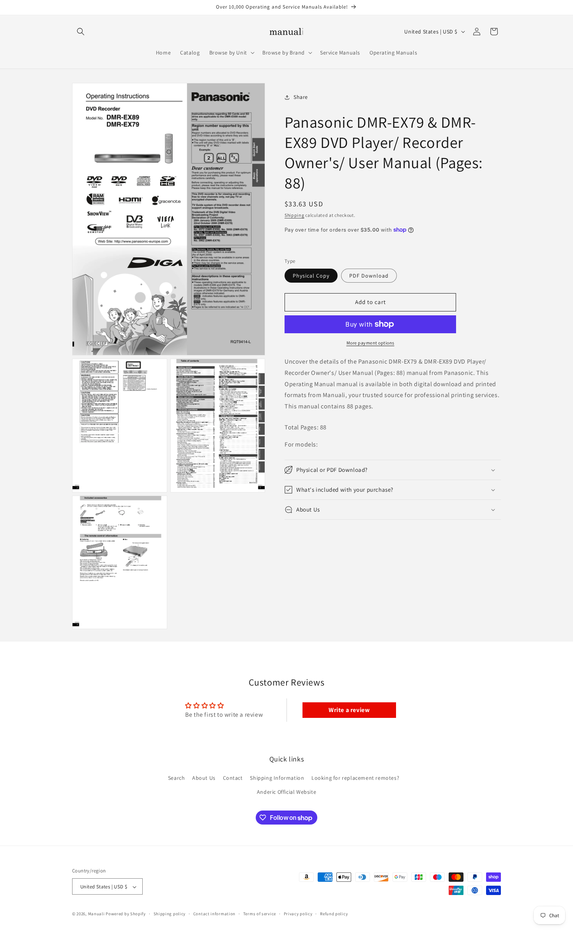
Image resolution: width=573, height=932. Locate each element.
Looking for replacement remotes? (355, 778)
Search (176, 778)
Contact (233, 778)
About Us (204, 778)
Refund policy (334, 913)
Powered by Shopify (126, 914)
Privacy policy (298, 913)
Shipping (294, 215)
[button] (80, 31)
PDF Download (369, 275)
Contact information (214, 913)
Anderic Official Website (286, 791)
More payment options (370, 343)
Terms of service (259, 913)
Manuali (96, 914)
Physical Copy (311, 275)
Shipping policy (170, 913)
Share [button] (301, 96)
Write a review (349, 710)
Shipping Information (277, 778)
